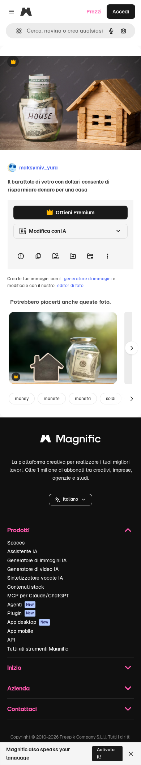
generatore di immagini (88, 279)
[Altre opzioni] (107, 256)
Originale (47, 62)
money (22, 399)
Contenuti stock (25, 587)
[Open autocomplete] (16, 31)
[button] (70, 499)
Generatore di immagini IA (37, 560)
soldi (110, 399)
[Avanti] (131, 348)
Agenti (20, 604)
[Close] (131, 753)
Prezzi (94, 11)
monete (52, 399)
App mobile (20, 631)
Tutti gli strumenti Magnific (37, 649)
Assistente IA (22, 551)
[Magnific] (70, 440)
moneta (83, 399)
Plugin (20, 613)
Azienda (18, 688)
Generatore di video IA (33, 569)
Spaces (16, 542)
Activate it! (106, 753)
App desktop (27, 622)
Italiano (70, 499)
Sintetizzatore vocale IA (35, 578)
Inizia (14, 667)
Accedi (120, 11)
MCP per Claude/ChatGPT (38, 595)
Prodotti (18, 530)
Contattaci (22, 709)
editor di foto (70, 286)
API (11, 639)
